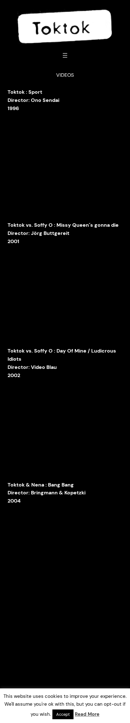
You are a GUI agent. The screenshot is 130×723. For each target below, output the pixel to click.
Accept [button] (63, 714)
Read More (87, 714)
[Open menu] (65, 55)
